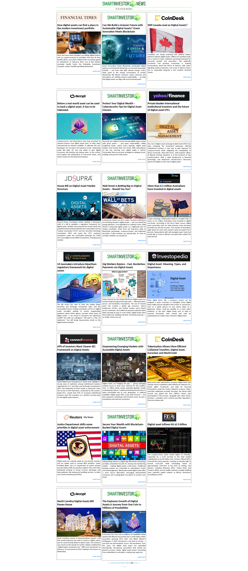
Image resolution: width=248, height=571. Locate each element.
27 (125, 563)
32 (136, 563)
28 (127, 563)
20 (112, 563)
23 (117, 563)
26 (123, 563)
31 (134, 563)
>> (139, 563)
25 (121, 563)
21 (114, 563)
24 (119, 563)
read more (96, 71)
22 (116, 563)
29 (129, 563)
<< (109, 563)
